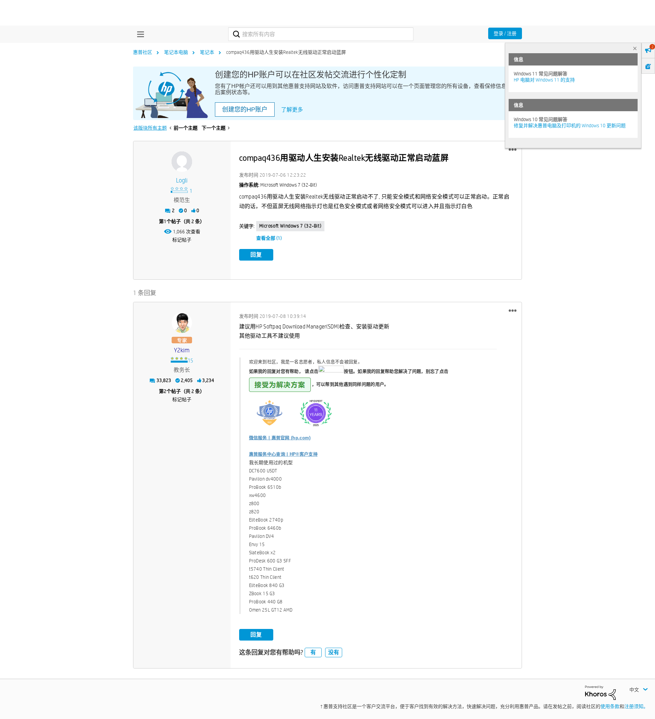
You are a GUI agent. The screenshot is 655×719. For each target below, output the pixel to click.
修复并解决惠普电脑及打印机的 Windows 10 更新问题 (570, 125)
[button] (513, 149)
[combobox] (320, 34)
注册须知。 (636, 706)
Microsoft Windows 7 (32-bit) (290, 226)
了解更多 (292, 110)
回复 (256, 254)
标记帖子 (181, 240)
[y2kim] (182, 322)
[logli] (182, 161)
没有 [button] (333, 652)
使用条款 (610, 706)
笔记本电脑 (176, 52)
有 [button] (313, 652)
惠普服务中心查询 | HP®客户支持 (283, 454)
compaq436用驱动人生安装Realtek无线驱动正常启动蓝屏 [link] (286, 52)
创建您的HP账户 (244, 109)
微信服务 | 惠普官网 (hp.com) (280, 437)
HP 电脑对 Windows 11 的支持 (544, 80)
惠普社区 (142, 52)
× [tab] (635, 48)
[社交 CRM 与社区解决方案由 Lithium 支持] (600, 692)
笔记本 (207, 52)
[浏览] (139, 34)
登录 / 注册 (505, 33)
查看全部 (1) (269, 238)
